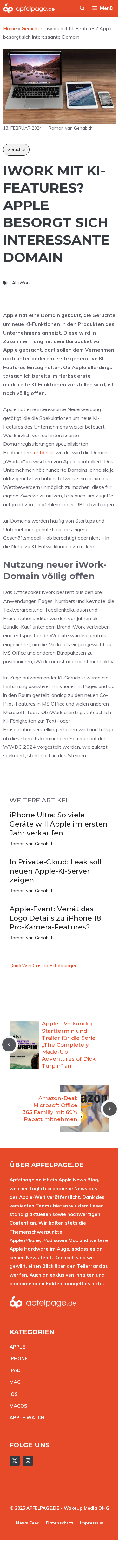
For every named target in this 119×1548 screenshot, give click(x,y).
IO (12, 1394)
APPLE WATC (25, 1418)
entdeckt (44, 452)
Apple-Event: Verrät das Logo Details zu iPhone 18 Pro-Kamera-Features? (55, 918)
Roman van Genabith (32, 844)
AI (14, 283)
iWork (24, 283)
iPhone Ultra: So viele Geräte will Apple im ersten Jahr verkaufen (59, 824)
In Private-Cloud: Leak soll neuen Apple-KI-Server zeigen (55, 871)
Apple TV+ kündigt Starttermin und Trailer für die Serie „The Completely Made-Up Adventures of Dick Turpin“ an (69, 1044)
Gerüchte (16, 149)
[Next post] (110, 1109)
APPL (16, 1347)
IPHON (17, 1358)
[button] (82, 8)
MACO (17, 1406)
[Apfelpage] (29, 8)
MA (13, 1382)
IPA (13, 1370)
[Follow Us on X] (15, 1461)
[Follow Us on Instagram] (28, 1461)
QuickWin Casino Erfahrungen (44, 965)
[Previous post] (9, 1045)
